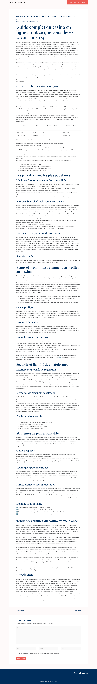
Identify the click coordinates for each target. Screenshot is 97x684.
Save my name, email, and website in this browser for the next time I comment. (38, 653)
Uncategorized (30, 21)
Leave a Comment (21, 21)
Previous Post (19, 610)
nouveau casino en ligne (29, 62)
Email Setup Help (17, 2)
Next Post (78, 610)
